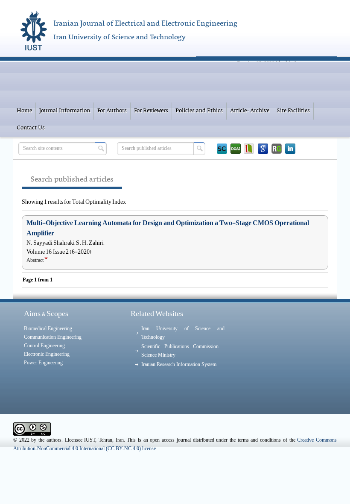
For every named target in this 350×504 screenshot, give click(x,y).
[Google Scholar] (263, 149)
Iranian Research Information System (178, 364)
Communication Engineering (53, 337)
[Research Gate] (276, 149)
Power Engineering (43, 363)
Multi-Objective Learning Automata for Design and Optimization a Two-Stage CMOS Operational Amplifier (167, 228)
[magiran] (249, 149)
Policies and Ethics (199, 110)
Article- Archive (249, 110)
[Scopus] (222, 149)
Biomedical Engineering (48, 328)
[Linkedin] (290, 149)
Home (24, 110)
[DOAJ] (235, 149)
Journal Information (64, 110)
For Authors (112, 110)
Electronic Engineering (47, 354)
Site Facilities (293, 110)
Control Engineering (44, 346)
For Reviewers (151, 110)
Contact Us (31, 128)
